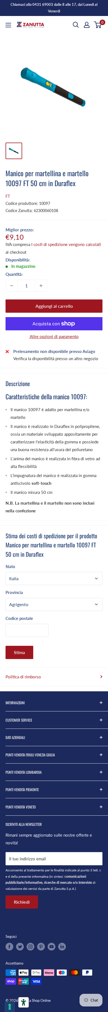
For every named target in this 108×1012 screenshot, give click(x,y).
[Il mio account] (86, 25)
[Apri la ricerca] (76, 25)
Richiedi (22, 901)
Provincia (14, 592)
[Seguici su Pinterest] (41, 947)
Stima (19, 652)
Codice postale (19, 618)
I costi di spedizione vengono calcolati (66, 244)
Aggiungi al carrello (54, 306)
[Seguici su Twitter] (20, 947)
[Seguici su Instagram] (30, 947)
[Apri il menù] (8, 25)
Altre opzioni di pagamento (54, 336)
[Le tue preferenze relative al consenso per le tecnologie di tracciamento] (9, 1007)
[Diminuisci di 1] (11, 285)
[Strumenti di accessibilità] (23, 1002)
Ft (8, 196)
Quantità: (14, 274)
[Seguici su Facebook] (9, 947)
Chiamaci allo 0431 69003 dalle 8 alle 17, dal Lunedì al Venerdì (54, 7)
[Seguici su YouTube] (51, 947)
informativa (40, 876)
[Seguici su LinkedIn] (62, 947)
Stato (10, 566)
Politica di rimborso (23, 676)
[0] (97, 25)
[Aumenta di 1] (41, 285)
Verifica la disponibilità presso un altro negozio (55, 358)
